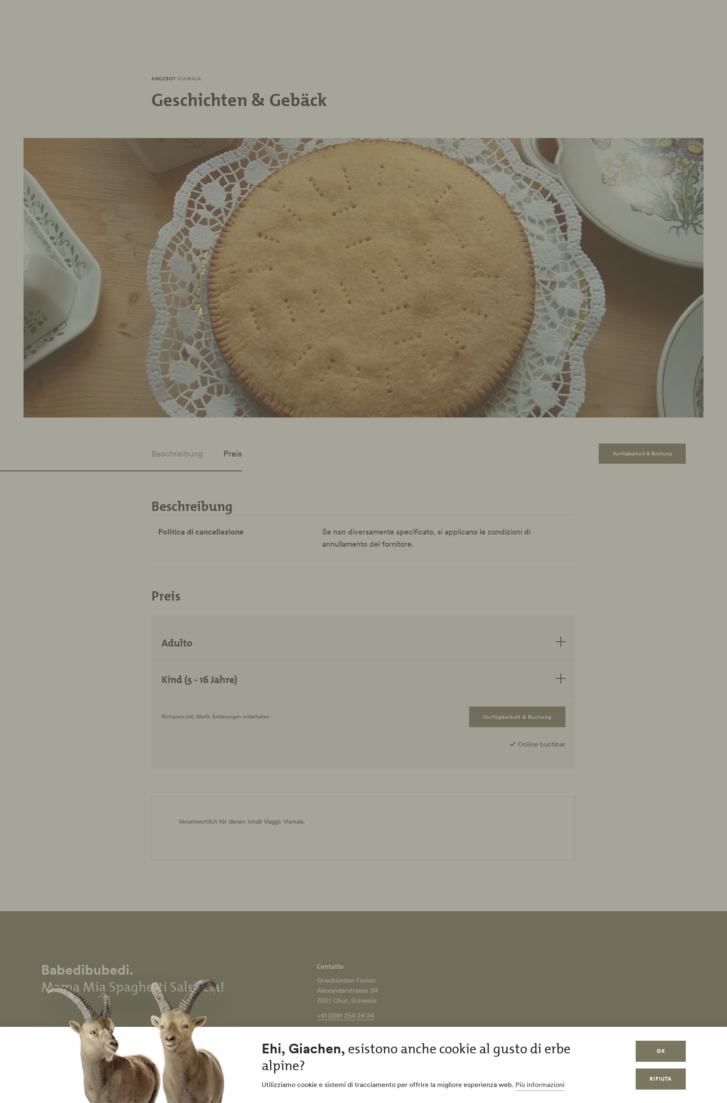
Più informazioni (540, 1084)
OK (661, 1051)
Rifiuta (661, 1079)
